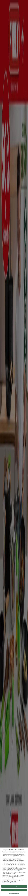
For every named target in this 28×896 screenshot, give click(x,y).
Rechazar (14, 890)
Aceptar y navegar (14, 886)
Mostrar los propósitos (14, 893)
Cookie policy (17, 870)
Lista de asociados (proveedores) (9, 882)
